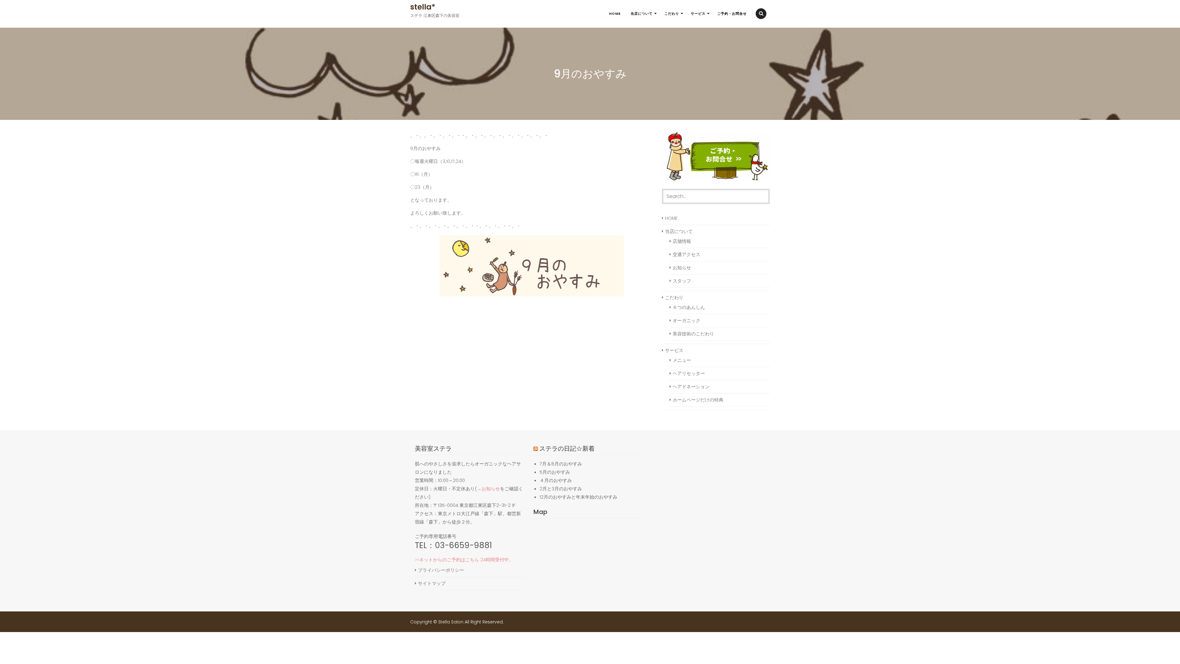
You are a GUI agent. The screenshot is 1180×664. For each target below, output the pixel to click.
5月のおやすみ (555, 472)
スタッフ (682, 281)
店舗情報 (682, 241)
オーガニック (686, 320)
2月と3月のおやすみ (561, 488)
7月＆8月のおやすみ (561, 463)
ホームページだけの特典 (698, 400)
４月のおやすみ (556, 480)
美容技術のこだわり (693, 333)
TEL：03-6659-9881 (453, 545)
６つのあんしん (689, 307)
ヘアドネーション (691, 386)
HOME (615, 13)
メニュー (682, 360)
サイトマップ (432, 583)
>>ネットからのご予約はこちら (447, 559)
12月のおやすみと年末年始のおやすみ (578, 497)
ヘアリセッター (689, 373)
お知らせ (682, 267)
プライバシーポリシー (441, 570)
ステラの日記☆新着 (567, 448)
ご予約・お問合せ (732, 13)
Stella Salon (450, 622)
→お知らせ (488, 488)
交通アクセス (686, 254)
